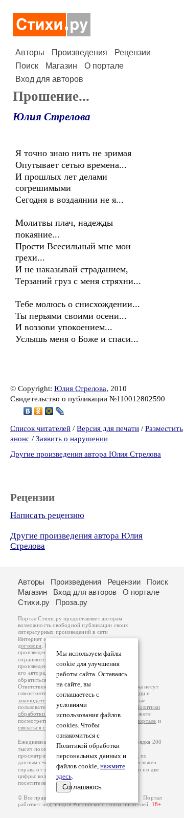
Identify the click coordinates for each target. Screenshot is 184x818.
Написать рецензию (47, 515)
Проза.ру (71, 602)
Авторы (29, 52)
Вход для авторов (49, 79)
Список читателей (40, 428)
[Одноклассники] (38, 411)
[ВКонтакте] (27, 411)
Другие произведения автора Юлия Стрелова (85, 454)
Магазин (61, 65)
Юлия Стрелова (51, 117)
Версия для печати (108, 428)
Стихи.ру (34, 602)
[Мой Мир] (49, 411)
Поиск (26, 65)
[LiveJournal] (60, 411)
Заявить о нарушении (72, 439)
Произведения (79, 52)
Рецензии (132, 52)
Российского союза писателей (110, 804)
